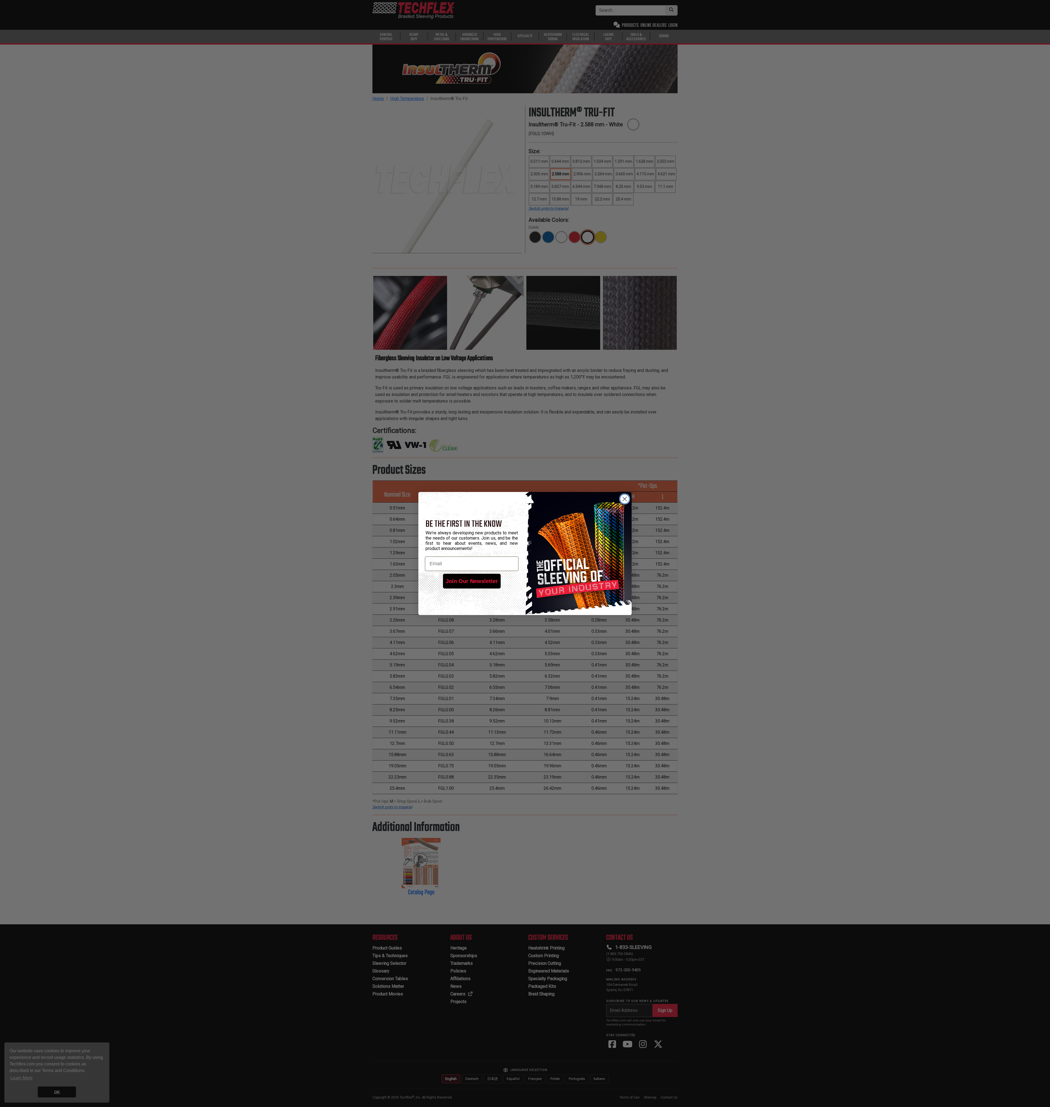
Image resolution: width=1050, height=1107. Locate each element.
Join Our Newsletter (472, 581)
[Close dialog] (624, 499)
